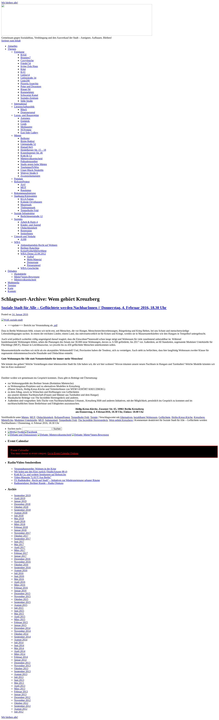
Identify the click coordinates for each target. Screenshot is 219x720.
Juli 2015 (18, 608)
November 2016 (22, 561)
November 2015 (22, 596)
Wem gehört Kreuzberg (121, 420)
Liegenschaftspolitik (24, 106)
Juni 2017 (19, 541)
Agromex (25, 118)
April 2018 (19, 521)
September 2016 (22, 567)
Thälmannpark (28, 207)
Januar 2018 (20, 530)
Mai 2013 (19, 683)
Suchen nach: (14, 428)
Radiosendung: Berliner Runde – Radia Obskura (38, 483)
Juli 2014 (18, 642)
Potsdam (18, 178)
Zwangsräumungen (30, 175)
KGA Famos (27, 199)
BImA (24, 109)
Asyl (23, 184)
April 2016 (19, 582)
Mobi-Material (34, 259)
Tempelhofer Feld (29, 210)
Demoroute (32, 262)
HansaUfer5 (27, 147)
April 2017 (19, 547)
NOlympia (26, 129)
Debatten (12, 271)
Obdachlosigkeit (29, 227)
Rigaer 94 (25, 89)
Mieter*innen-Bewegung (26, 276)
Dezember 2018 (22, 504)
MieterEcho (7, 420)
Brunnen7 (26, 57)
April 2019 (19, 498)
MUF (23, 187)
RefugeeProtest (21, 181)
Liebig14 (25, 75)
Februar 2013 (21, 691)
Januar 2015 (20, 625)
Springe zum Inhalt (11, 40)
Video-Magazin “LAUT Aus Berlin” (32, 477)
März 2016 (19, 584)
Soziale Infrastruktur (24, 213)
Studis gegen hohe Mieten (34, 164)
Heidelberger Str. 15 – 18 (33, 150)
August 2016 (20, 570)
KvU (23, 72)
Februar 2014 (21, 657)
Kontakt (12, 291)
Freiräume (19, 51)
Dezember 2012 (22, 697)
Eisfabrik (25, 121)
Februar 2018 (21, 527)
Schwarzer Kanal (29, 95)
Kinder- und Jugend (31, 224)
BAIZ (24, 54)
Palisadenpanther (29, 161)
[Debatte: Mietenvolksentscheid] (54, 434)
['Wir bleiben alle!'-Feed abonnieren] (11, 431)
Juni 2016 (19, 576)
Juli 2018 (18, 515)
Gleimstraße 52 (28, 144)
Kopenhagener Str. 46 (32, 152)
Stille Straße (27, 100)
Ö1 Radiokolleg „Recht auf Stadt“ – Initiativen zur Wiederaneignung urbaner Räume (57, 480)
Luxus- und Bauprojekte (26, 115)
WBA (17, 242)
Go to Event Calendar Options (62, 453)
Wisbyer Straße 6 (29, 173)
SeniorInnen (27, 233)
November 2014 (22, 631)
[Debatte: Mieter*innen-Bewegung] (90, 434)
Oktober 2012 (21, 703)
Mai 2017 (19, 544)
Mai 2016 (19, 579)
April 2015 (19, 616)
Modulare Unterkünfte (25, 420)
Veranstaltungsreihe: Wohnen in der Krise (35, 468)
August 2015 (20, 605)
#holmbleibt (20, 274)
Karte (10, 288)
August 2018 (20, 512)
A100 (23, 239)
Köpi (23, 69)
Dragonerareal (28, 112)
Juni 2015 (19, 610)
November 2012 (22, 700)
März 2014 (19, 654)
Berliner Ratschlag (30, 248)
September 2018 (22, 510)
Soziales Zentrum (29, 98)
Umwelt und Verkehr (24, 236)
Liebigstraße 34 (28, 77)
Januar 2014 (20, 659)
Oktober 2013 (21, 668)
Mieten (17, 135)
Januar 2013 (20, 694)
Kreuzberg (199, 417)
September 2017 (22, 538)
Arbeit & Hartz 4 (29, 222)
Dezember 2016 (22, 559)
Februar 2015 (21, 622)
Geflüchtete (164, 417)
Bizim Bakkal (27, 141)
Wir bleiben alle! (9, 2)
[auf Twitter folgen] (20, 431)
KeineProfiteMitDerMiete (33, 250)
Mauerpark (26, 204)
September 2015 (22, 602)
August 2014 (20, 639)
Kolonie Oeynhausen (31, 201)
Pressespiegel (33, 265)
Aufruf (30, 256)
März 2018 (19, 524)
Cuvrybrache (27, 60)
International (20, 103)
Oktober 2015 (21, 599)
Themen (12, 49)
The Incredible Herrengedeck (93, 420)
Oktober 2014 (21, 634)
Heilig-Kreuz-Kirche (182, 417)
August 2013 (20, 674)
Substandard (51, 420)
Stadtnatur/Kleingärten (25, 196)
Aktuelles (12, 46)
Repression (26, 230)
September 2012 (22, 706)
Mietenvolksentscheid (31, 158)
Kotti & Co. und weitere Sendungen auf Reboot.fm (40, 474)
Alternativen (126, 417)
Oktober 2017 (21, 535)
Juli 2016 (18, 573)
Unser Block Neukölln (32, 170)
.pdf (55, 325)
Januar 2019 (20, 501)
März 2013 (19, 688)
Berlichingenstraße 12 (32, 216)
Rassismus (26, 190)
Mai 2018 (19, 518)
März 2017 (19, 550)
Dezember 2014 (22, 628)
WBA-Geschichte (30, 268)
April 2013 (19, 685)
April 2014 (19, 651)
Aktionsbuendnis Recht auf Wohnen (39, 245)
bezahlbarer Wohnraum (145, 417)
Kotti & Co (26, 155)
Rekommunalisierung (25, 193)
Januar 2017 (20, 556)
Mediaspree (26, 126)
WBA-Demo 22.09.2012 (33, 253)
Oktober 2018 (21, 507)
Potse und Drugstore (31, 86)
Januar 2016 (20, 590)
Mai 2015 (19, 613)
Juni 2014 (19, 645)
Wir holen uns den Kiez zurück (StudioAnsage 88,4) (40, 471)
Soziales (18, 219)
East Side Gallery (29, 132)
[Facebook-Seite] (31, 431)
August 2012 (20, 709)
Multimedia (13, 282)
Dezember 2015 (22, 593)
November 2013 (22, 665)
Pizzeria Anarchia (29, 83)
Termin (93, 417)
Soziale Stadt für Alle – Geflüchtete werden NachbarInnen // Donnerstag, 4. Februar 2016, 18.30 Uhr (84, 308)
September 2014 (22, 636)
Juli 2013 (18, 677)
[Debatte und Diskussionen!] (22, 434)
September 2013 (22, 671)
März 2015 (19, 619)
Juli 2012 (18, 711)
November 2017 (22, 533)
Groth (23, 124)
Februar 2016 (21, 587)
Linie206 (25, 80)
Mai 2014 (19, 648)
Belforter (25, 138)
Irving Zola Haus (29, 66)
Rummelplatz (27, 92)
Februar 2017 (21, 553)
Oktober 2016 (21, 564)
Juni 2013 (19, 680)
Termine (12, 285)
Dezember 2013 (22, 662)
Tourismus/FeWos (30, 167)
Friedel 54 (26, 63)
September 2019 (22, 495)
